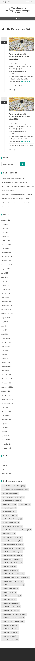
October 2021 (6, 383)
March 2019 (5, 440)
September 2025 (7, 265)
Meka (16, 86)
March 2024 (5, 338)
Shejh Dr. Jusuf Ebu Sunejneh (13, 581)
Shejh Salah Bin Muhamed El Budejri (14, 614)
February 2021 (6, 395)
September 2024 (7, 314)
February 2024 (6, 342)
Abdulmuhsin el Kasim (10, 493)
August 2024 (5, 318)
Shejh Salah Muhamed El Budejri (13, 618)
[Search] (22, 164)
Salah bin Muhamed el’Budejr (12, 537)
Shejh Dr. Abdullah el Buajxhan (13, 585)
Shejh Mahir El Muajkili (11, 603)
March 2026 (5, 240)
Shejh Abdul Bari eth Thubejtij (13, 544)
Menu (27, 2)
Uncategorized (6, 473)
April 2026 (5, 236)
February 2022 (6, 367)
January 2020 (5, 415)
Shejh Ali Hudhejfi (9, 566)
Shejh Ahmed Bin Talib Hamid (12, 559)
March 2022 (5, 362)
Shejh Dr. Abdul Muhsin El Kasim (13, 574)
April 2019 (5, 436)
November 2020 (7, 399)
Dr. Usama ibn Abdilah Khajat (12, 519)
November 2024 (7, 305)
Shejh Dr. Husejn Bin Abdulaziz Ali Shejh (15, 577)
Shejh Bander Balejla (10, 570)
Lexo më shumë (25, 81)
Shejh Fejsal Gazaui (9, 592)
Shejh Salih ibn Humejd (10, 629)
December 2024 (6, 301)
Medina (4, 465)
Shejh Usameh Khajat (10, 640)
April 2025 (5, 285)
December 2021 (6, 375)
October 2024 (6, 309)
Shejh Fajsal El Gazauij (10, 588)
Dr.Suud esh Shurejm (10, 515)
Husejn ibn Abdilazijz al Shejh (12, 526)
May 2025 (4, 281)
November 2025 (7, 257)
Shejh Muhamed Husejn (11, 607)
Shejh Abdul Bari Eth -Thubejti (13, 548)
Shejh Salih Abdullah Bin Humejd (13, 621)
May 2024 (4, 330)
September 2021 (7, 387)
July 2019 (4, 423)
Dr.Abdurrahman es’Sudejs (12, 500)
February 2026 (6, 244)
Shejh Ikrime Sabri (9, 599)
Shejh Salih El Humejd (10, 625)
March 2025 (5, 289)
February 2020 (6, 411)
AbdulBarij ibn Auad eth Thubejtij (14, 486)
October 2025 (6, 261)
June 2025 (4, 277)
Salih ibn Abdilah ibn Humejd (12, 541)
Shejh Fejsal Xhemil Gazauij (12, 596)
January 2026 (5, 248)
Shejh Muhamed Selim (11, 610)
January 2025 (5, 297)
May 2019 (4, 432)
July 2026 (4, 224)
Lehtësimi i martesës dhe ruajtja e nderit (15, 199)
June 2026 (4, 228)
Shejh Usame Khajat (10, 636)
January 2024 (5, 346)
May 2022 (4, 354)
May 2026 (4, 232)
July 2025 (4, 273)
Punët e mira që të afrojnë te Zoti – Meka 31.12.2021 (19, 56)
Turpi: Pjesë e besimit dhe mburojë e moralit (16, 195)
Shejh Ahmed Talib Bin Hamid (12, 563)
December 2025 (6, 252)
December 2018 (6, 444)
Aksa (3, 461)
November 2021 (7, 379)
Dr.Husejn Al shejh (9, 504)
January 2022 (5, 371)
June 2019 (4, 427)
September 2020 (7, 403)
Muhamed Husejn (9, 533)
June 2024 (4, 326)
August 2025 (5, 269)
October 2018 (6, 448)
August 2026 (5, 220)
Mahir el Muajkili (25, 530)
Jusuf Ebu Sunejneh (10, 530)
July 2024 (4, 322)
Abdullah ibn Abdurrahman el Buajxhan (15, 489)
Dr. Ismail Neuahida (9, 508)
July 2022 (4, 350)
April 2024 (5, 334)
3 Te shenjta (18, 8)
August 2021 (5, 391)
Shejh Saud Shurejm (10, 632)
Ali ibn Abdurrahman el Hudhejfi (13, 497)
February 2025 (6, 293)
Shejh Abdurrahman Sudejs (12, 555)
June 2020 (4, 407)
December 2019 (6, 419)
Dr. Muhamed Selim (9, 511)
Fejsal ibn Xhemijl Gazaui (11, 522)
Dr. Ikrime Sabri (24, 504)
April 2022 (5, 358)
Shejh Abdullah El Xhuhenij (12, 552)
